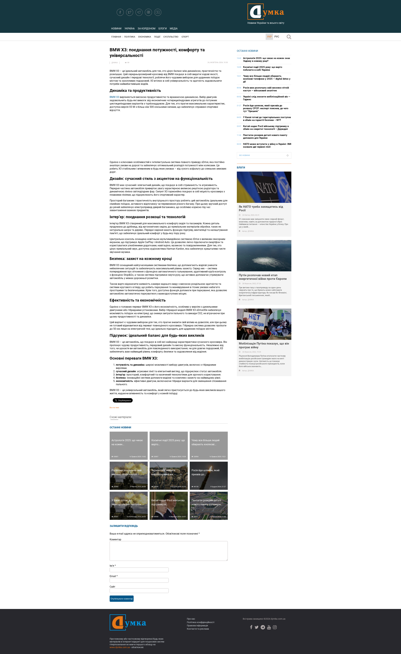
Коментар (115, 539)
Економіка (144, 36)
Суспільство (170, 36)
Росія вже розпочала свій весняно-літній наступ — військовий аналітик (266, 89)
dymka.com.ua (277, 619)
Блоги (163, 28)
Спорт (185, 36)
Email (114, 576)
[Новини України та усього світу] (265, 18)
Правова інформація (197, 625)
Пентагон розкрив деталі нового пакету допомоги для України (265, 136)
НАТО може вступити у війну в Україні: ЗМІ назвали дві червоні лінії (267, 145)
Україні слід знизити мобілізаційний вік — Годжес (266, 98)
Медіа (173, 28)
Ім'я (113, 565)
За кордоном (146, 28)
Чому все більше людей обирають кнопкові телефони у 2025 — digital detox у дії (266, 79)
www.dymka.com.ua (120, 647)
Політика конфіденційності (200, 622)
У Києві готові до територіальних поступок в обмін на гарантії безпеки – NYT (267, 119)
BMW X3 (114, 97)
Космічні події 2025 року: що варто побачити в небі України (262, 68)
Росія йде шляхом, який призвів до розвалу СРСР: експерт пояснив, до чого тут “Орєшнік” (265, 108)
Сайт (112, 586)
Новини (116, 28)
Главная (116, 36)
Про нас (191, 619)
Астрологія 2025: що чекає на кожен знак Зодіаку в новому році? (266, 59)
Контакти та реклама (198, 629)
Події (157, 36)
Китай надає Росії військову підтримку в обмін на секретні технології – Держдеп (266, 127)
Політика (129, 36)
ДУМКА (115, 63)
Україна (130, 28)
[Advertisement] (169, 136)
